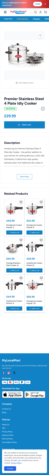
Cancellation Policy (9, 442)
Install (37, 4)
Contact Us (6, 409)
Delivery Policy (7, 435)
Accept (10, 468)
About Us (5, 425)
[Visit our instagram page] (9, 373)
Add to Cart (26, 125)
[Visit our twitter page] (14, 373)
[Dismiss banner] (45, 4)
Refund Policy (7, 439)
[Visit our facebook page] (3, 373)
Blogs (4, 412)
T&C (3, 428)
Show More (24, 177)
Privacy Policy (7, 432)
